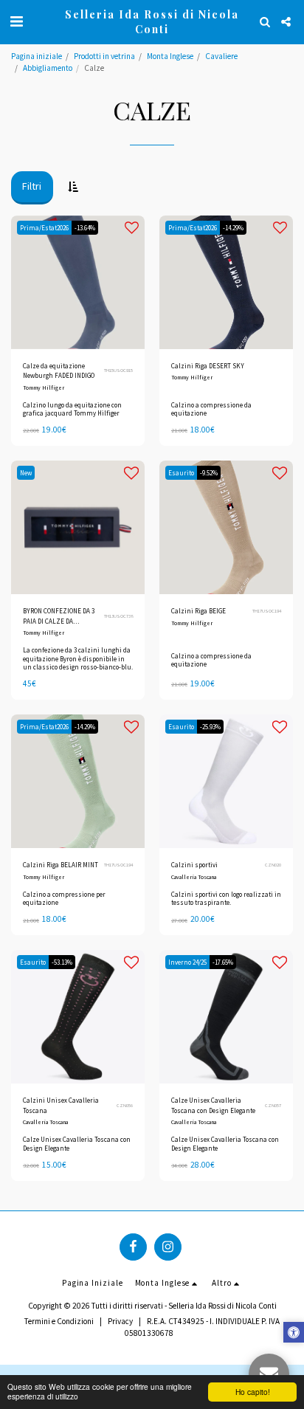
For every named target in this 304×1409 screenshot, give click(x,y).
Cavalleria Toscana (193, 877)
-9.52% (209, 473)
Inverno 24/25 (187, 962)
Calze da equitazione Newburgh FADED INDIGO (58, 370)
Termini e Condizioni (59, 1321)
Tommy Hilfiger (43, 387)
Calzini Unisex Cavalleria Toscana (61, 1105)
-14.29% (233, 228)
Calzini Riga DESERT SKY (207, 366)
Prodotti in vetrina (104, 56)
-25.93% (210, 727)
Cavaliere (221, 56)
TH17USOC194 (266, 610)
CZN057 (273, 1105)
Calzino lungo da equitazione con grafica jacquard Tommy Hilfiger (72, 409)
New (26, 473)
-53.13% (62, 962)
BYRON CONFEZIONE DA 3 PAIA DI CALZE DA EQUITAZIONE (58, 616)
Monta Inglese (170, 56)
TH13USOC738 (118, 616)
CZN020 (273, 864)
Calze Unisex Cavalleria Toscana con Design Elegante (213, 1105)
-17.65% (223, 962)
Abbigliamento (47, 68)
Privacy (120, 1321)
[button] (16, 21)
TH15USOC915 (118, 370)
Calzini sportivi (194, 865)
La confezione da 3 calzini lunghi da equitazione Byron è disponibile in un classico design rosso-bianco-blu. (78, 658)
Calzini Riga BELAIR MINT (60, 865)
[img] (226, 282)
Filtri (31, 186)
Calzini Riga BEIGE (198, 611)
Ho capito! (252, 1391)
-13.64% (85, 228)
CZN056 (125, 1105)
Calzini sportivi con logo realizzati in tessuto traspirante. (226, 898)
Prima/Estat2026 (44, 228)
